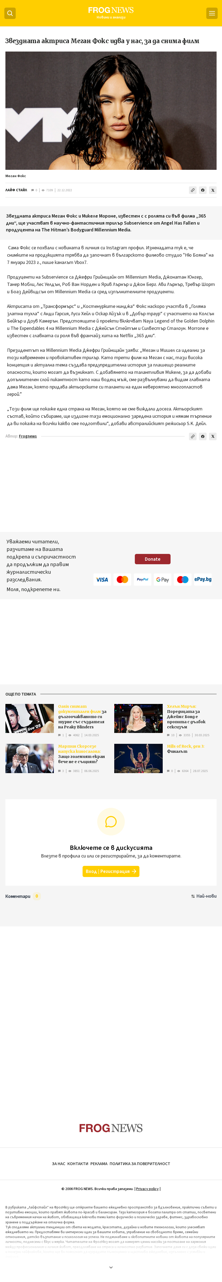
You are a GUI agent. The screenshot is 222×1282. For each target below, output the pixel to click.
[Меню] (212, 13)
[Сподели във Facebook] (203, 190)
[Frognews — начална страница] (111, 1128)
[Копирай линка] (193, 190)
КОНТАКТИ (77, 1164)
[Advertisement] (111, 1014)
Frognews (28, 436)
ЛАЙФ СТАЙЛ (16, 190)
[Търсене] (10, 13)
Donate (153, 559)
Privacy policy (147, 1189)
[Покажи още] (111, 1267)
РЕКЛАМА (98, 1164)
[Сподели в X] (213, 190)
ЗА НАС (58, 1164)
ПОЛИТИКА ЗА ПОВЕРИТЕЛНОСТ (140, 1164)
